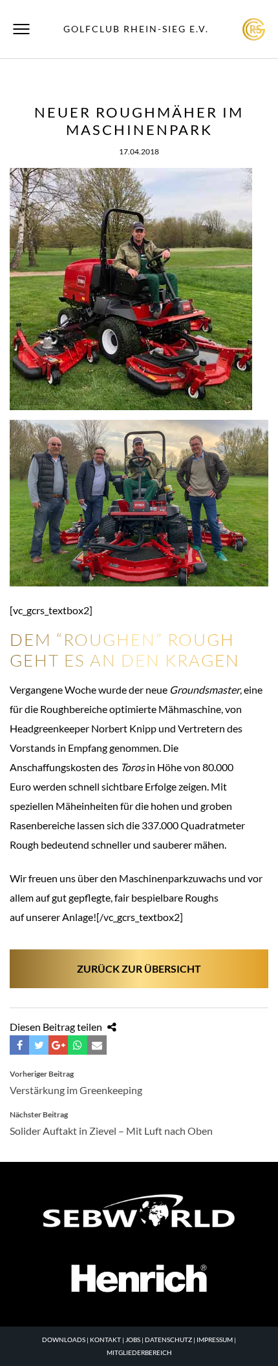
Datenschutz (168, 1339)
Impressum (215, 1339)
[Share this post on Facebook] (19, 1045)
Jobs (132, 1339)
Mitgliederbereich (139, 1352)
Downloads (63, 1339)
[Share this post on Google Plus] (58, 1045)
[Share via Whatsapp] (77, 1045)
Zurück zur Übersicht (139, 968)
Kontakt (105, 1339)
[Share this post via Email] (97, 1045)
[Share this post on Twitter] (38, 1045)
